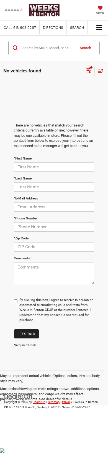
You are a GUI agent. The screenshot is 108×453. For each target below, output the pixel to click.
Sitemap (54, 402)
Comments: (22, 258)
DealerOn (39, 402)
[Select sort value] (99, 71)
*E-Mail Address (26, 198)
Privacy (67, 402)
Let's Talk (26, 333)
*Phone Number (26, 218)
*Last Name (23, 178)
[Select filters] (89, 71)
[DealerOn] (18, 396)
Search (85, 48)
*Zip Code (21, 238)
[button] (20, 28)
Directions (53, 27)
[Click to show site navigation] (99, 28)
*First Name (23, 158)
